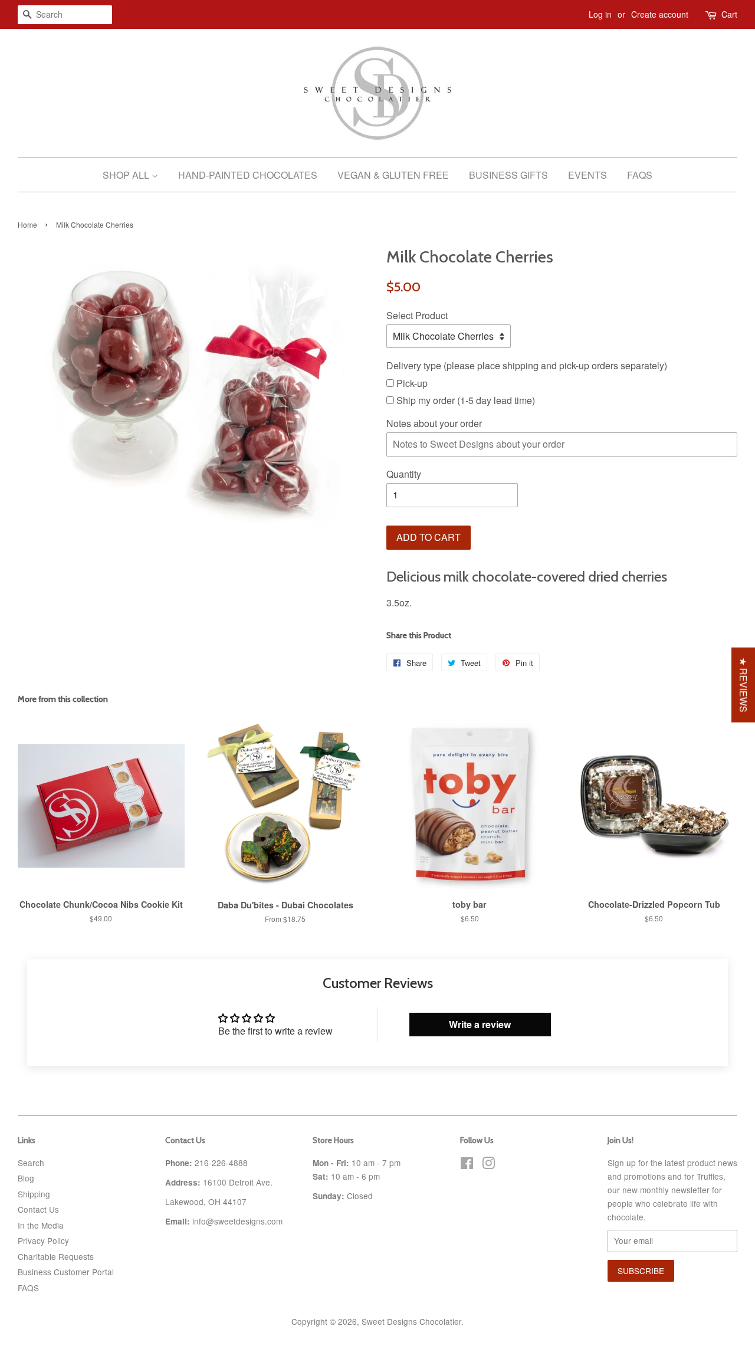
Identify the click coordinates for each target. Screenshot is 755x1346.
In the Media (41, 1225)
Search (31, 1162)
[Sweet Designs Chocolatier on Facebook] (467, 1165)
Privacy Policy (43, 1240)
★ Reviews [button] (743, 685)
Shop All (127, 175)
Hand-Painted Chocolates (247, 175)
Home (27, 224)
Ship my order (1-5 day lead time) (464, 400)
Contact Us (38, 1209)
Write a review (480, 1024)
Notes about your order (434, 423)
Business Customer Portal (66, 1272)
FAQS (28, 1288)
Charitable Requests (56, 1256)
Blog (26, 1178)
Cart (729, 14)
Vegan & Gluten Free (393, 175)
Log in (600, 14)
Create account (659, 14)
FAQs (639, 175)
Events (587, 175)
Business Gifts (508, 175)
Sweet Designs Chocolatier (411, 1321)
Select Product (417, 315)
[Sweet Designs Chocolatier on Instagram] (488, 1165)
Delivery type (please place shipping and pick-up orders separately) (526, 365)
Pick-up (411, 383)
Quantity (403, 474)
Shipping (34, 1194)
